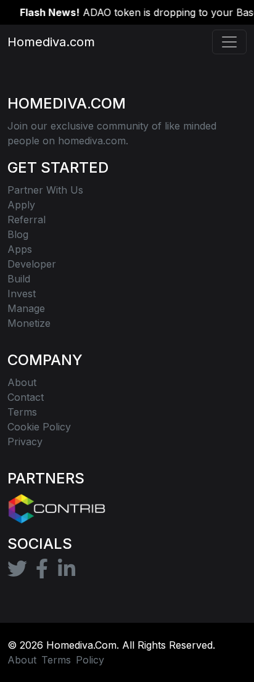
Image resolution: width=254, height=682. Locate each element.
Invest (21, 293)
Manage (26, 308)
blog (17, 234)
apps (19, 249)
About (21, 382)
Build (18, 279)
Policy (90, 660)
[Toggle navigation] (229, 42)
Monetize (29, 323)
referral (26, 219)
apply (21, 205)
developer (31, 264)
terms (22, 412)
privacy (25, 441)
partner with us (45, 190)
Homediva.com (44, 42)
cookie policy (39, 427)
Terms (56, 660)
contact (25, 397)
